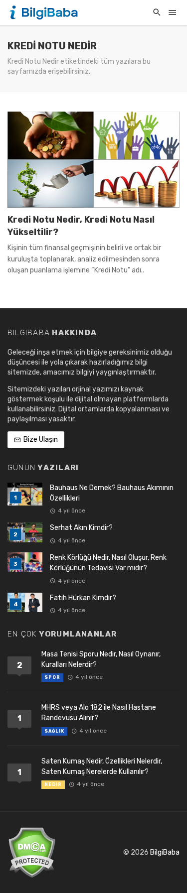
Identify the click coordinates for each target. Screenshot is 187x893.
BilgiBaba (165, 852)
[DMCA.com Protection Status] (31, 852)
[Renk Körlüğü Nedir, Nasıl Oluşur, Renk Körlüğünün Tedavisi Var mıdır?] (24, 562)
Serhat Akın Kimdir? (81, 527)
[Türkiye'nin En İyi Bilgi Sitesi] (44, 12)
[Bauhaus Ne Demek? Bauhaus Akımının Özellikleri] (24, 494)
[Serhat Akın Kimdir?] (24, 532)
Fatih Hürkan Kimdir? (83, 598)
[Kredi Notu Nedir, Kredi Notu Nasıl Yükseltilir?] (93, 160)
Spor (52, 677)
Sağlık (54, 731)
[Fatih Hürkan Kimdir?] (24, 602)
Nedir (53, 784)
